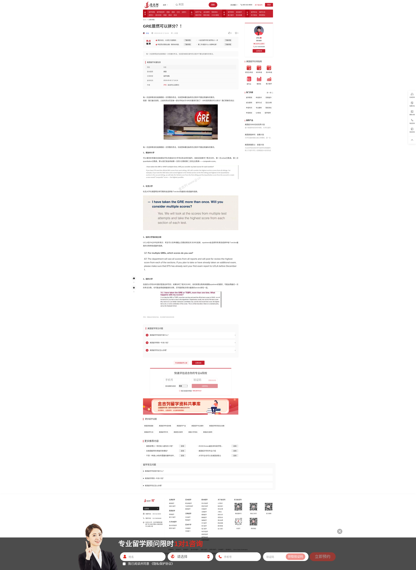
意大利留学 (205, 503)
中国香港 (187, 528)
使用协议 (220, 517)
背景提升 (269, 97)
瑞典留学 (204, 520)
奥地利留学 (205, 534)
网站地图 (220, 523)
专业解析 (259, 108)
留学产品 (198, 12)
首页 (144, 19)
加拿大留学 (172, 506)
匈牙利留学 (205, 531)
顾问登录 (220, 526)
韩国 (165, 15)
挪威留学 (204, 517)
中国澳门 (187, 531)
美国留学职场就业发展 (216, 426)
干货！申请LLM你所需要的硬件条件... (160, 456)
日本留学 (187, 517)
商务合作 (220, 514)
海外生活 (262, 12)
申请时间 (249, 108)
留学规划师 (160, 12)
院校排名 (215, 12)
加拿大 (184, 12)
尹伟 (147, 33)
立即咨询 (198, 363)
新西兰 (151, 15)
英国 (168, 12)
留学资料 (231, 12)
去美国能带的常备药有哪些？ (157, 451)
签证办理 (269, 102)
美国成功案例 (207, 432)
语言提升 (239, 12)
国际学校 (198, 15)
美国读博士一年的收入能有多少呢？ (160, 446)
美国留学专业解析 (197, 426)
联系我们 (220, 506)
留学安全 (254, 12)
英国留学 (171, 514)
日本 (178, 12)
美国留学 (171, 503)
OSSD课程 (215, 15)
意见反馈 (220, 509)
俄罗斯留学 (205, 537)
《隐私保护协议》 (197, 391)
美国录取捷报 (148, 426)
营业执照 (220, 520)
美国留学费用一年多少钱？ (154, 478)
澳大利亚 (158, 15)
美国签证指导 (178, 432)
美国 (173, 12)
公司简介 (220, 503)
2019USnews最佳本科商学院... (211, 446)
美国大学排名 (192, 432)
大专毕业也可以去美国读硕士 (210, 456)
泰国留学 (187, 509)
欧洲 (170, 15)
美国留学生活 (148, 432)
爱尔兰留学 (172, 517)
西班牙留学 (205, 506)
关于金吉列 (258, 5)
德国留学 (204, 514)
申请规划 (249, 113)
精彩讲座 (206, 15)
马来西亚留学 (189, 506)
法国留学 (204, 512)
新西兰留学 (172, 528)
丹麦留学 (204, 509)
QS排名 (258, 113)
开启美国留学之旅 (181, 363)
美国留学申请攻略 (165, 426)
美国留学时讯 (163, 432)
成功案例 (206, 12)
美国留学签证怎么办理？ (154, 485)
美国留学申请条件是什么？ (154, 471)
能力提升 (231, 15)
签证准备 (239, 15)
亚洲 (175, 15)
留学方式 (259, 102)
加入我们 (220, 529)
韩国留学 (187, 520)
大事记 (220, 512)
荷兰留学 (204, 526)
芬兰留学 (204, 523)
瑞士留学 (204, 529)
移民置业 (262, 15)
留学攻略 (152, 12)
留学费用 (249, 97)
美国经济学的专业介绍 (207, 451)
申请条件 (259, 97)
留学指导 (268, 113)
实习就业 (254, 15)
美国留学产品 (181, 426)
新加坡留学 (188, 503)
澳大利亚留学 (173, 525)
